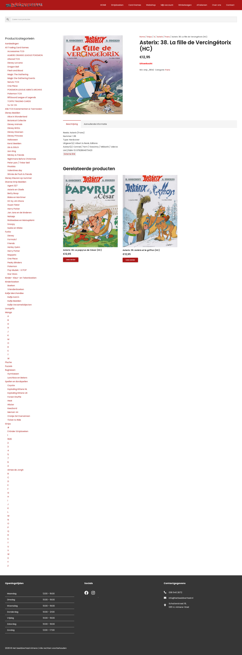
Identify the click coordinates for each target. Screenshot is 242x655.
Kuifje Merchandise (14, 293)
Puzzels (8, 366)
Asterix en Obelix (15, 189)
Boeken (11, 285)
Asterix (160, 36)
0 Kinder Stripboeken (17, 431)
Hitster (10, 404)
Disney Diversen (15, 132)
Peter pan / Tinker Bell (18, 162)
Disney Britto (13, 128)
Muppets (11, 254)
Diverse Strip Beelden (15, 181)
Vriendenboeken (15, 289)
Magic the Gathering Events (21, 78)
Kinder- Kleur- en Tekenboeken (20, 277)
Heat (9, 400)
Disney (10, 235)
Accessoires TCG (15, 51)
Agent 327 (12, 185)
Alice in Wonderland (17, 116)
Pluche (8, 362)
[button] (125, 39)
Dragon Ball (13, 66)
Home (142, 36)
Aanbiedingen (12, 43)
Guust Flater (13, 204)
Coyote (11, 385)
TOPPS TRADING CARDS (19, 101)
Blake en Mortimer (16, 197)
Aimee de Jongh (15, 469)
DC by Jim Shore (15, 201)
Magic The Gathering (17, 74)
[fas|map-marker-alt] (166, 605)
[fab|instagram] (93, 593)
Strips (149, 36)
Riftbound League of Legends (21, 97)
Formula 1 (12, 239)
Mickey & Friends (15, 155)
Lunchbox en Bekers (17, 377)
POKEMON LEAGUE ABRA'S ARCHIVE (24, 89)
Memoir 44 (12, 412)
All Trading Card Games (17, 47)
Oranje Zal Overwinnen (18, 416)
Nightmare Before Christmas (21, 158)
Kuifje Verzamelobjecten (19, 304)
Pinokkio (11, 166)
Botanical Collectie (16, 120)
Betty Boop (13, 193)
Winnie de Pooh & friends (19, 174)
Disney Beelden (12, 112)
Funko (8, 231)
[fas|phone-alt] (166, 592)
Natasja (11, 216)
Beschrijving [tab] (72, 124)
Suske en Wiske (14, 227)
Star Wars (12, 274)
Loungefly (9, 308)
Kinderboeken (12, 281)
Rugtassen (10, 370)
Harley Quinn (13, 247)
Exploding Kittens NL (17, 389)
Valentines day (14, 170)
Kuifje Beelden (14, 300)
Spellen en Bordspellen (16, 381)
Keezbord (12, 408)
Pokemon (12, 266)
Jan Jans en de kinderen (19, 212)
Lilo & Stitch (13, 147)
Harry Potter (13, 208)
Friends (11, 243)
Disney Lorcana (15, 62)
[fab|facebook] (86, 593)
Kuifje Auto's (13, 297)
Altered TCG (13, 59)
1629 (9, 439)
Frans (167, 36)
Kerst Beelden (14, 143)
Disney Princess (15, 135)
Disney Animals (14, 124)
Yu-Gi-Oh (12, 105)
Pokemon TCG (14, 93)
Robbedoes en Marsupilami (20, 220)
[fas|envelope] (166, 598)
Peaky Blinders (14, 262)
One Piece (12, 85)
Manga (8, 312)
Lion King (11, 151)
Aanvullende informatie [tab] (95, 124)
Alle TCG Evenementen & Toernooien (23, 108)
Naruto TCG (13, 82)
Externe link (69, 154)
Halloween (12, 139)
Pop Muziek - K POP (17, 270)
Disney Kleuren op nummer (18, 178)
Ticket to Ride (14, 419)
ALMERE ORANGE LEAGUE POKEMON (25, 55)
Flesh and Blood (15, 70)
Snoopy (11, 224)
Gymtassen (13, 373)
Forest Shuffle (14, 396)
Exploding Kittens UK (17, 393)
